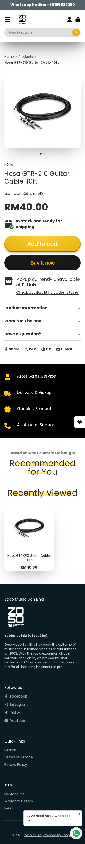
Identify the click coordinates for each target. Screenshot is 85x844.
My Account (14, 794)
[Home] (22, 19)
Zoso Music (33, 835)
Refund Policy (15, 764)
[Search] (76, 32)
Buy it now (42, 262)
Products (26, 57)
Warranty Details (18, 801)
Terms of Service (18, 757)
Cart (78, 19)
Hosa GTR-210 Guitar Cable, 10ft (29, 536)
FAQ (7, 808)
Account (69, 19)
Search (10, 750)
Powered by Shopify (58, 835)
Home (9, 57)
